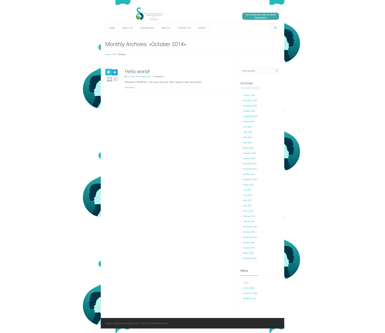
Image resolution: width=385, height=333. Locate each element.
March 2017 (248, 211)
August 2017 (248, 185)
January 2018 (249, 158)
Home (107, 54)
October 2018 (249, 111)
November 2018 (250, 106)
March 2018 (248, 148)
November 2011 (250, 258)
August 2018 (248, 121)
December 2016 (250, 227)
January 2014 (249, 248)
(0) (163, 77)
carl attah (131, 77)
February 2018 (249, 153)
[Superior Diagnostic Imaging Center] (180, 13)
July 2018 (247, 127)
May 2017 (247, 200)
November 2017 (250, 169)
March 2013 (248, 253)
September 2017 (250, 179)
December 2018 (250, 100)
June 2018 (247, 132)
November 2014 (250, 237)
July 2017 (247, 190)
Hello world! (137, 71)
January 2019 (249, 95)
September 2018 (250, 116)
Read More (129, 87)
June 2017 (247, 195)
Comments (250, 293)
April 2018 (247, 142)
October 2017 (249, 174)
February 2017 (249, 216)
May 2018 (247, 137)
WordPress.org (249, 298)
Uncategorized (144, 77)
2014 (114, 54)
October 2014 (249, 242)
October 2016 (249, 232)
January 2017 (249, 221)
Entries (248, 288)
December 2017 (250, 164)
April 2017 (247, 206)
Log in (245, 283)
